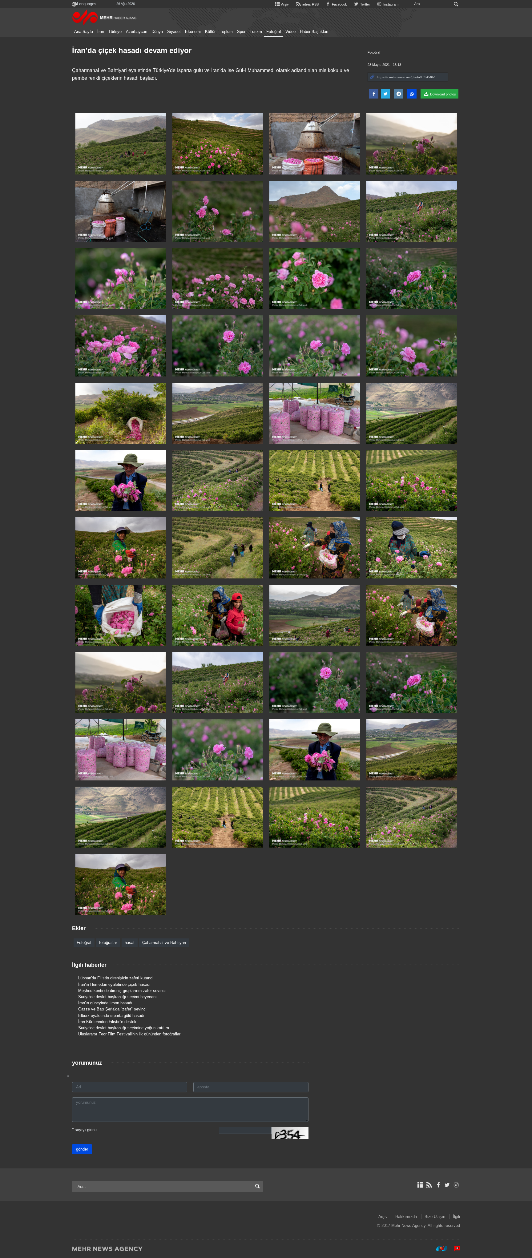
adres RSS (309, 4)
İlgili (456, 1216)
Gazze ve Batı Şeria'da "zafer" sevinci (112, 1009)
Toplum (226, 32)
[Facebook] (438, 1185)
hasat (130, 942)
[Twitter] (447, 1185)
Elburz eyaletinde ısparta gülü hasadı (111, 1015)
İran (100, 32)
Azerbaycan (136, 32)
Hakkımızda (406, 1216)
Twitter (364, 4)
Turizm (256, 32)
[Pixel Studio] (454, 1248)
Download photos (442, 94)
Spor (241, 32)
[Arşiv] (420, 1185)
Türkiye (115, 32)
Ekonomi (193, 32)
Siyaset (174, 32)
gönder (82, 1149)
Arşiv (284, 4)
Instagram (390, 4)
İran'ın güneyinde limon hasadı (105, 1003)
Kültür (210, 32)
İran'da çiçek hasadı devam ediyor (131, 50)
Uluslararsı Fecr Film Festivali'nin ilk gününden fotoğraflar (129, 1034)
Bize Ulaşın (435, 1216)
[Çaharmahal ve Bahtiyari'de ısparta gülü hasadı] (120, 144)
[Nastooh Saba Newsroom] (438, 1248)
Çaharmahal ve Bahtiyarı (164, 942)
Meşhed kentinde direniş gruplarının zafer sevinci (122, 990)
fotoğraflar (108, 942)
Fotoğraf (273, 32)
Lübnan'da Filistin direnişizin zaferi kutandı (116, 978)
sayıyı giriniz (85, 1129)
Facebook (339, 4)
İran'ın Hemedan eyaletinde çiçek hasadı (114, 984)
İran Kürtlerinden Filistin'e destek (107, 1021)
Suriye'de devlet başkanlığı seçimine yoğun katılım (123, 1028)
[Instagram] (456, 1185)
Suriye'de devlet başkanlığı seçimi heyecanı (117, 996)
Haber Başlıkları (314, 32)
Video (290, 32)
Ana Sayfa (83, 32)
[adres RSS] (429, 1185)
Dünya (157, 32)
